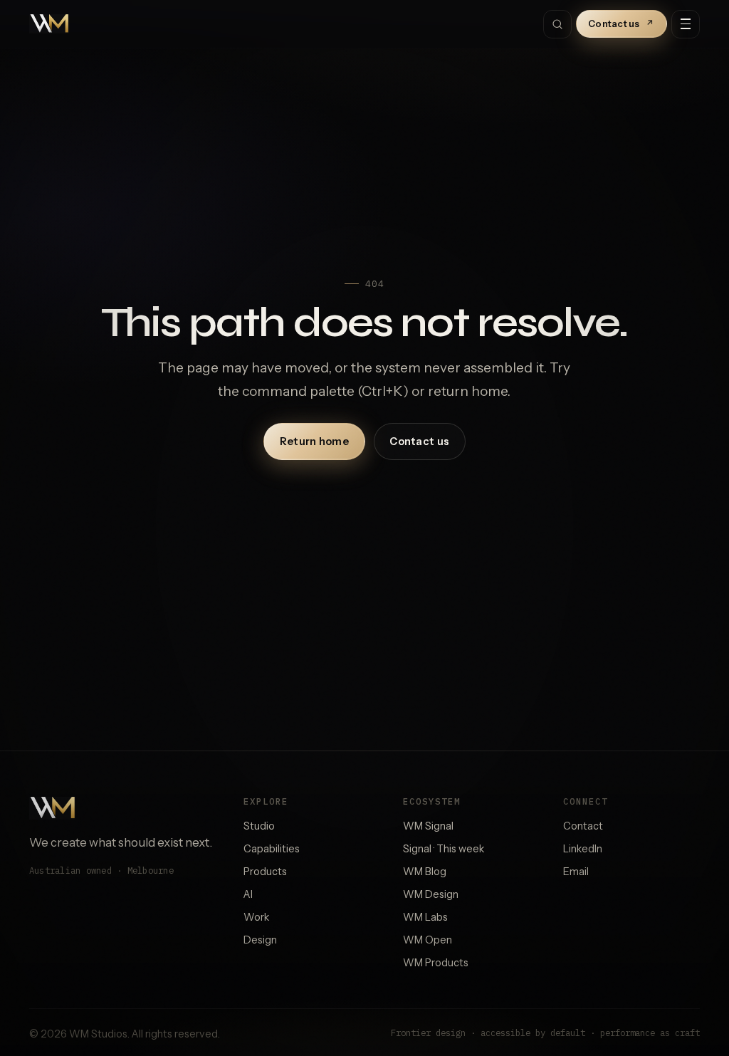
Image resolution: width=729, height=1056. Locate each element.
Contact (583, 826)
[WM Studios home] (49, 24)
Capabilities (271, 848)
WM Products (435, 962)
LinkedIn (582, 848)
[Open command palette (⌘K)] (557, 24)
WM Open (427, 940)
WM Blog (424, 871)
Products (265, 871)
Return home (314, 441)
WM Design (430, 894)
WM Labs (425, 917)
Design (260, 940)
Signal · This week (443, 848)
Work (256, 917)
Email (576, 871)
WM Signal (428, 826)
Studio (259, 826)
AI (248, 894)
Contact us (621, 23)
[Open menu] (685, 24)
